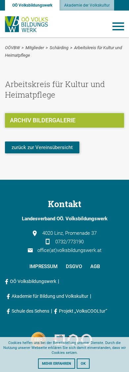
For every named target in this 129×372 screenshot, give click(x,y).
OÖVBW (12, 47)
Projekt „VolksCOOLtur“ (83, 311)
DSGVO (74, 266)
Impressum (43, 266)
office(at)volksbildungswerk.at (69, 250)
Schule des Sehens (30, 311)
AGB (95, 266)
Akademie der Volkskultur (87, 5)
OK (83, 363)
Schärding (59, 47)
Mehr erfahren (56, 363)
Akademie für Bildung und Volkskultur (50, 296)
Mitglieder (34, 47)
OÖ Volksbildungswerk (32, 5)
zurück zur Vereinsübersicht (42, 147)
